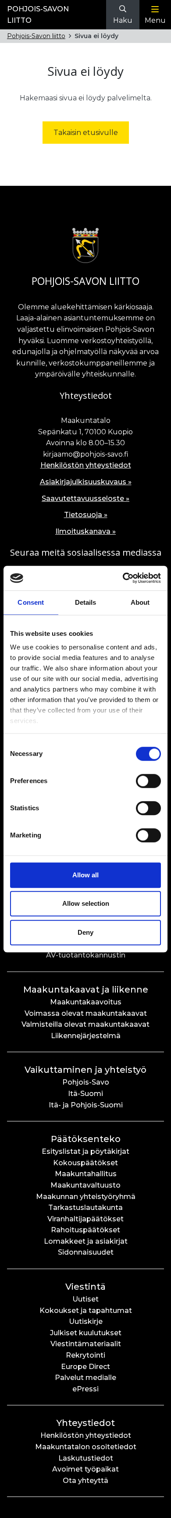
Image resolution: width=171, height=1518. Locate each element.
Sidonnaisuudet (86, 1252)
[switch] (148, 781)
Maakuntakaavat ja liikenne (85, 989)
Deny (85, 932)
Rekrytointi (85, 1355)
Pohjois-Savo (85, 1082)
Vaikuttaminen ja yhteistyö (85, 1069)
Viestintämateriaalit (85, 1344)
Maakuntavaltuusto (85, 1185)
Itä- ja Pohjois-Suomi (86, 1105)
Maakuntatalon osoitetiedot (85, 1447)
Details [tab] (85, 602)
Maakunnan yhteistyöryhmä (85, 1196)
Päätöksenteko (86, 1139)
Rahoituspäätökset (85, 1230)
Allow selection (85, 903)
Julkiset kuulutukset (85, 1333)
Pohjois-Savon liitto (36, 36)
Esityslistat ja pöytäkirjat (85, 1151)
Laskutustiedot (85, 1458)
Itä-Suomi (85, 1093)
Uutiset (85, 1299)
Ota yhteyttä (85, 1480)
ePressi (85, 1389)
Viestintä (85, 1286)
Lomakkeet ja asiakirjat (86, 1241)
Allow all (85, 875)
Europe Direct (85, 1366)
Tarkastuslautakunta (85, 1207)
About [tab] (140, 602)
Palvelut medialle (85, 1377)
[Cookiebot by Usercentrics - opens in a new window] (123, 578)
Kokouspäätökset (85, 1163)
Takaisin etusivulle (85, 132)
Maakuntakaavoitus (85, 1002)
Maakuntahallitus (86, 1174)
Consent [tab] (31, 602)
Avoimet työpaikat (85, 1469)
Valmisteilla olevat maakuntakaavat (85, 1024)
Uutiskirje (86, 1321)
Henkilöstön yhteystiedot (85, 465)
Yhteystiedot (86, 1423)
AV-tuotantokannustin (85, 955)
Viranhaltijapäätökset (85, 1219)
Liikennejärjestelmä (86, 1036)
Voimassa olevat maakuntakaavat (86, 1013)
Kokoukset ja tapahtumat (85, 1310)
